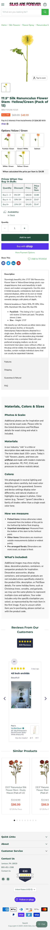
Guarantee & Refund (12, 378)
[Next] (45, 698)
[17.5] (5, 87)
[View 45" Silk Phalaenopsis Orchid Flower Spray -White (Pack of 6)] (34, 730)
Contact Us (6, 871)
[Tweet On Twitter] (8, 263)
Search (25, 923)
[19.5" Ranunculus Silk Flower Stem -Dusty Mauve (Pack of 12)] (16, 772)
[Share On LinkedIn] (13, 263)
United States (24, 889)
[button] (21, 694)
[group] (16, 786)
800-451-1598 (7, 867)
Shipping (8, 370)
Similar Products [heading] (25, 751)
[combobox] (21, 12)
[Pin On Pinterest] (19, 263)
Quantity (4, 222)
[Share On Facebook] (3, 263)
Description (9, 274)
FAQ (6, 385)
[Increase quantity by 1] (24, 228)
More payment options (25, 253)
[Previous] (4, 698)
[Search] (45, 12)
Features (7, 361)
